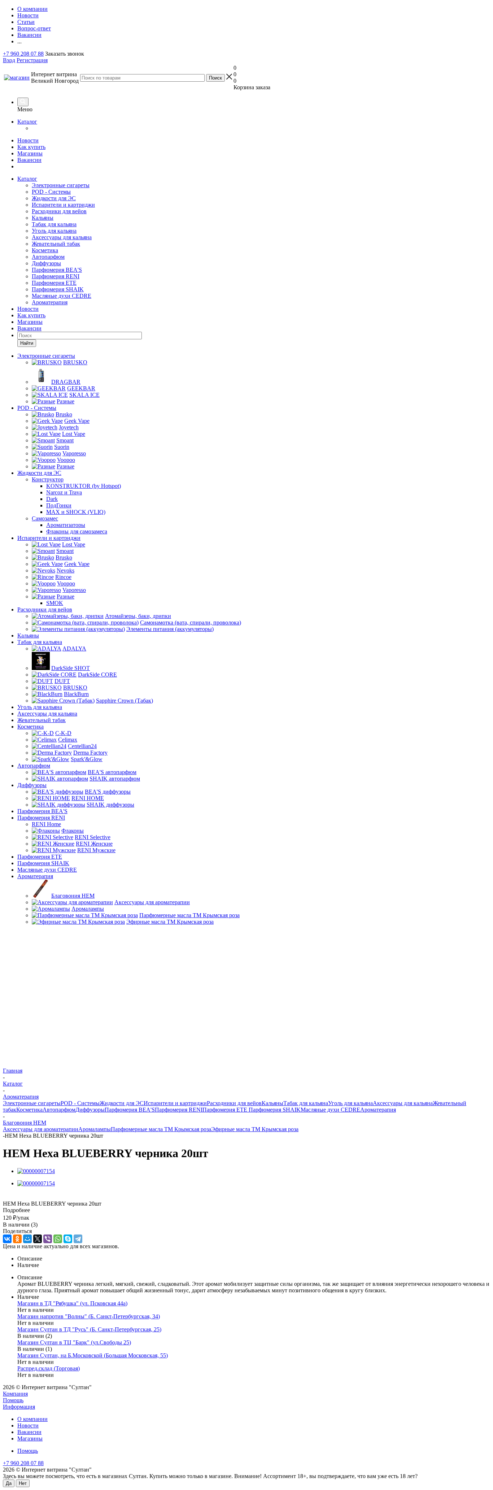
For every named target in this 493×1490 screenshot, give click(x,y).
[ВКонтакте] (7, 1238)
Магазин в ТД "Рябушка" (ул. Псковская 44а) (72, 1303)
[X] (37, 1238)
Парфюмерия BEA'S (57, 270)
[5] (40, 1196)
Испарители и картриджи (63, 205)
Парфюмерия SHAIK (58, 289)
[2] (15, 1196)
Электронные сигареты (61, 185)
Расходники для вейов (59, 211)
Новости (28, 140)
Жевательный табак (56, 244)
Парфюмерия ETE (54, 283)
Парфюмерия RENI (55, 276)
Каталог (27, 122)
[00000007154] (36, 1171)
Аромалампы (94, 1129)
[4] (32, 1196)
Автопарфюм (48, 257)
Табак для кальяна (54, 224)
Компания (15, 1394)
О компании (32, 1419)
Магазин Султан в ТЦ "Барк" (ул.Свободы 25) (74, 1342)
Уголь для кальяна (54, 231)
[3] (24, 1196)
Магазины (30, 153)
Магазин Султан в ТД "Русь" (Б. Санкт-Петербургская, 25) (89, 1329)
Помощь (13, 1400)
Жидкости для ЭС (54, 198)
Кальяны (42, 218)
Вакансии (29, 160)
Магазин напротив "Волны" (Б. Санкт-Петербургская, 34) (88, 1316)
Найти (26, 343)
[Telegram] (78, 1238)
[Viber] (47, 1238)
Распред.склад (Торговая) (48, 1368)
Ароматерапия (49, 302)
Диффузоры (46, 263)
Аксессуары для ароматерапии (40, 1129)
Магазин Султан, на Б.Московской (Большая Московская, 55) (92, 1355)
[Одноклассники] (17, 1238)
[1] (7, 1196)
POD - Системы (51, 192)
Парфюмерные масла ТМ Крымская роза (161, 1129)
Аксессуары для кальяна (62, 237)
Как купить (31, 147)
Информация (19, 1407)
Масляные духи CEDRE (61, 296)
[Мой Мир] (27, 1238)
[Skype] (68, 1238)
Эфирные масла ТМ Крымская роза (254, 1129)
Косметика (45, 250)
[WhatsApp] (57, 1238)
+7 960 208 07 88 (23, 54)
